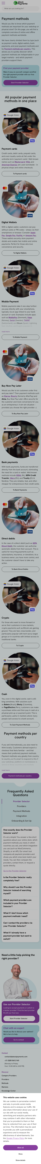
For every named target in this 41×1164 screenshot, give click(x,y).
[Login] (38, 3)
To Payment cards (20, 174)
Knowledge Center (9, 1091)
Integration (21, 816)
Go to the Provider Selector (14, 871)
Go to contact (18, 1040)
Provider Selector (21, 801)
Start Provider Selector (20, 82)
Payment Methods (21, 811)
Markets (5, 1087)
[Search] (36, 8)
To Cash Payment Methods (20, 725)
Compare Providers (9, 1076)
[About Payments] (20, 3)
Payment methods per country (19, 776)
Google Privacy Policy (15, 1138)
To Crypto (20, 645)
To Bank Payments (20, 490)
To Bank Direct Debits (20, 569)
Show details (20, 1160)
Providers (21, 806)
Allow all (20, 1148)
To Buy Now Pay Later (20, 413)
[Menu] (3, 3)
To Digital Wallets (19, 253)
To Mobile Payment (20, 337)
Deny (20, 1154)
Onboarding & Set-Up (21, 820)
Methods (5, 1083)
